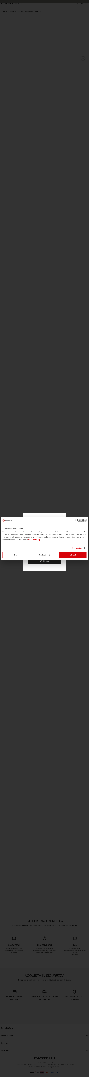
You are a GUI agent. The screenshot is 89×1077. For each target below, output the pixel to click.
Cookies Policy (34, 539)
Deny (16, 555)
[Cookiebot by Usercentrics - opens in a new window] (77, 520)
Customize (43, 555)
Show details (77, 548)
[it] (12, 3)
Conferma (44, 561)
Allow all (73, 555)
